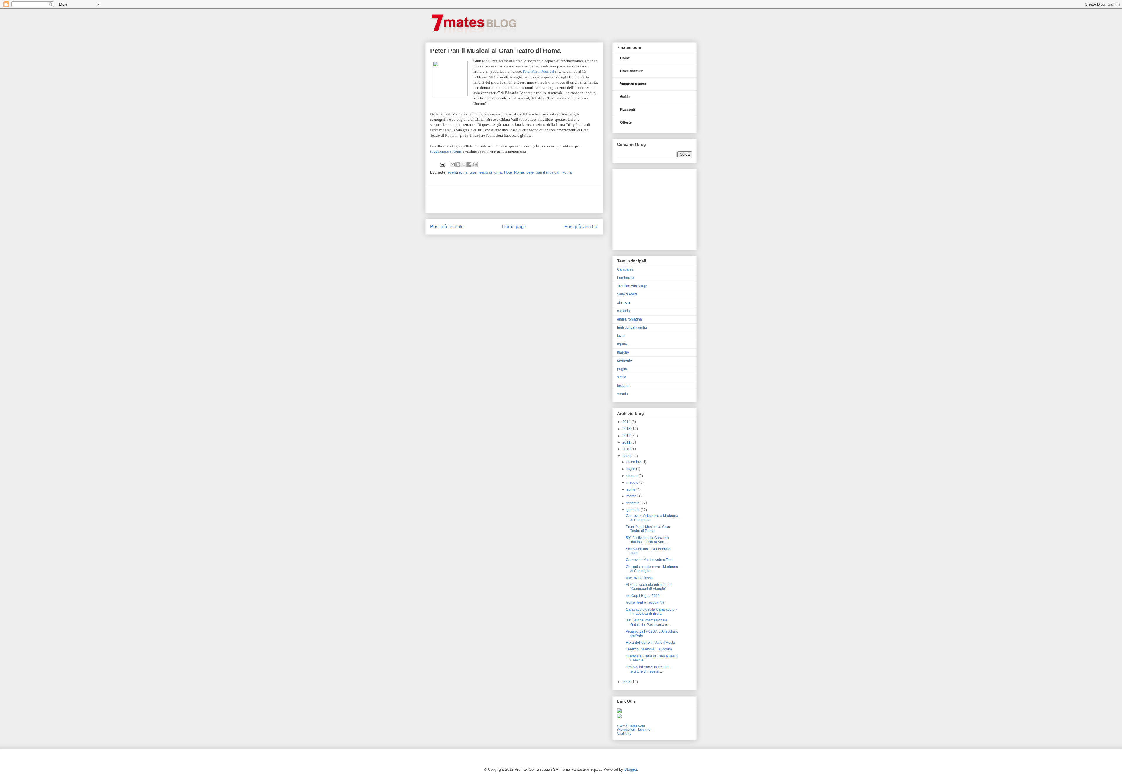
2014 (626, 422)
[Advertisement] (514, 199)
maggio (632, 482)
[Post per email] (442, 164)
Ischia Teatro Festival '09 (645, 602)
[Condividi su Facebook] (469, 164)
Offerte (626, 122)
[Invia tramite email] (453, 164)
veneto (622, 394)
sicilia (621, 377)
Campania (625, 269)
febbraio (633, 503)
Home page (514, 226)
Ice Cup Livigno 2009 (643, 596)
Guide (625, 97)
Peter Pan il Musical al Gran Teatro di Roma (648, 529)
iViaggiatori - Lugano (633, 730)
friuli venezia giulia (632, 327)
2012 (626, 436)
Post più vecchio (581, 226)
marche (623, 352)
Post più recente (447, 226)
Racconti (627, 110)
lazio (621, 336)
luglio (631, 469)
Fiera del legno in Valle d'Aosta (650, 642)
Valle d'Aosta (627, 294)
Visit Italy (624, 734)
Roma (567, 172)
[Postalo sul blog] (458, 164)
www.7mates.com (631, 725)
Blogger (630, 769)
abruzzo (623, 303)
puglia (622, 369)
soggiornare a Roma (446, 151)
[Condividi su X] (464, 164)
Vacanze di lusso (639, 578)
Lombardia (625, 278)
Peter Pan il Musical (538, 71)
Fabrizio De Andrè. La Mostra (649, 649)
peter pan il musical (542, 172)
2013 (626, 429)
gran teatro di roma (486, 172)
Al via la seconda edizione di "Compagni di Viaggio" (648, 587)
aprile (631, 489)
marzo (631, 496)
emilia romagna (629, 319)
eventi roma (458, 172)
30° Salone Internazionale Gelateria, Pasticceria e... (648, 622)
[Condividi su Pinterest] (475, 164)
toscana (623, 386)
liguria (622, 344)
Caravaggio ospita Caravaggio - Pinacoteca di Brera (651, 611)
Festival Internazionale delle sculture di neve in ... (648, 669)
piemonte (624, 361)
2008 (626, 682)
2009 (626, 456)
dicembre (634, 462)
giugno (632, 476)
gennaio (633, 510)
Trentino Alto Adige (632, 286)
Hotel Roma (514, 172)
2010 (626, 449)
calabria (623, 311)
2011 (626, 442)
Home (625, 58)
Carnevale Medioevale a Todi (649, 560)
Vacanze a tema (633, 84)
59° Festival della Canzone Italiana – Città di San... (647, 540)
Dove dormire (631, 71)
